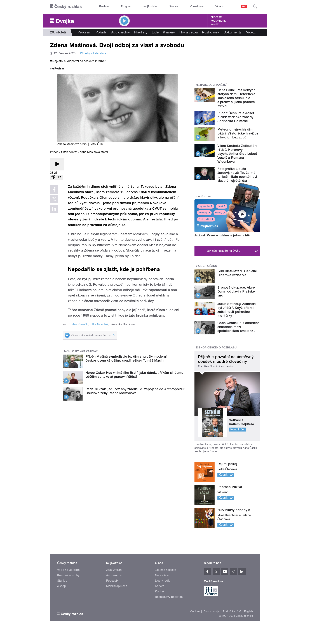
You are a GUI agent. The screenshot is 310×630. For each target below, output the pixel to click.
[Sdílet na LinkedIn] (54, 209)
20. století (58, 32)
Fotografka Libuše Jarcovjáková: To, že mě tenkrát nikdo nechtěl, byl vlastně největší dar (237, 174)
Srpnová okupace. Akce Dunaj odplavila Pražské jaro (236, 291)
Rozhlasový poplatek (169, 597)
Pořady (101, 32)
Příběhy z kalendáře (93, 53)
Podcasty (112, 580)
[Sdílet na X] (54, 199)
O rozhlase (196, 6)
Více (251, 32)
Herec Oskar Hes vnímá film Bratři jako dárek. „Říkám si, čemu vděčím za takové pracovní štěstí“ (134, 374)
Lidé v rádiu (162, 580)
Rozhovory (210, 32)
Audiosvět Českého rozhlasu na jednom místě (222, 235)
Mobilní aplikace (117, 586)
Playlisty (140, 32)
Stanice (173, 6)
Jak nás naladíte (165, 570)
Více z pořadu (206, 266)
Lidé (155, 32)
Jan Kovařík (80, 324)
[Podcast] (53, 177)
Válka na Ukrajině (68, 570)
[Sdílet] (60, 177)
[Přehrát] (57, 164)
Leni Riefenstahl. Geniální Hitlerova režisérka (237, 273)
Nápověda (162, 575)
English (248, 611)
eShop (61, 586)
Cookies (195, 611)
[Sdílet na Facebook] (54, 189)
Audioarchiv (218, 21)
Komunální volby (68, 575)
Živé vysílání (205, 219)
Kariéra (159, 586)
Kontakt (160, 591)
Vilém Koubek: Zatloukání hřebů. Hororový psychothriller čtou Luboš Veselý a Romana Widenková (237, 153)
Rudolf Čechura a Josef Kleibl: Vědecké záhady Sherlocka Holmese (235, 117)
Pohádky (203, 212)
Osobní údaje (212, 611)
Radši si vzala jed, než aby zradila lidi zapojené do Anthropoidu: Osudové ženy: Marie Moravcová (135, 391)
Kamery (215, 24)
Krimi (220, 206)
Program (126, 6)
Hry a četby (204, 206)
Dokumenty (233, 32)
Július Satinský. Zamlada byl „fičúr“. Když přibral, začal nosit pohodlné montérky (236, 310)
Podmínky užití (232, 611)
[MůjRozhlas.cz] (57, 69)
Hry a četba (188, 32)
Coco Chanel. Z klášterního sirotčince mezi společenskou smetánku (238, 327)
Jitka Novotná (99, 324)
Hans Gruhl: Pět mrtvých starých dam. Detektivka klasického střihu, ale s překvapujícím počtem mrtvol (236, 98)
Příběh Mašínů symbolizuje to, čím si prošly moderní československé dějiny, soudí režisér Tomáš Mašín (126, 358)
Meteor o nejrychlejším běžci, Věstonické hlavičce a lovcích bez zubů (237, 133)
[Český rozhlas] (66, 6)
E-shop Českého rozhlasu (216, 347)
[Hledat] (255, 6)
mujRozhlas (150, 6)
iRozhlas (104, 6)
